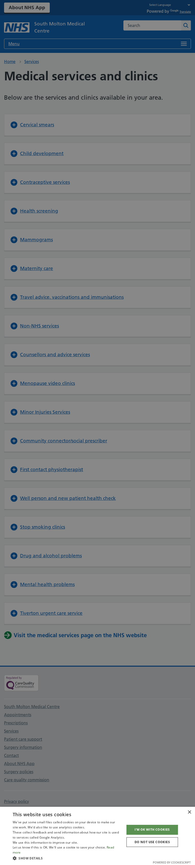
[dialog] (97, 836)
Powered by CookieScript (172, 862)
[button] (67, 858)
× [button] (189, 812)
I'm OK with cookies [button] (152, 829)
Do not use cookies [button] (152, 842)
